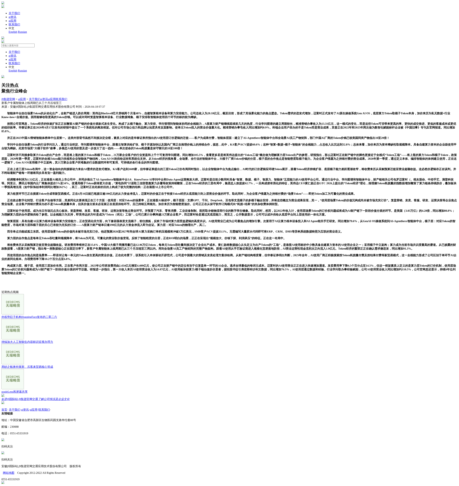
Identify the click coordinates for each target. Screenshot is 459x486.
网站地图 (8, 472)
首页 (4, 409)
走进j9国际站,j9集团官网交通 (35, 399)
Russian (22, 31)
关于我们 (14, 13)
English (13, 31)
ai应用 (12, 20)
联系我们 (14, 24)
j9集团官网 (8, 99)
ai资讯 (12, 16)
